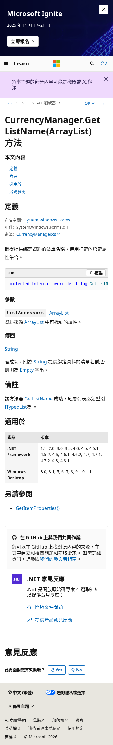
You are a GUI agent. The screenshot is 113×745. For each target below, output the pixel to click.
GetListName (38, 398)
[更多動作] (103, 103)
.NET (24, 103)
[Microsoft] (56, 63)
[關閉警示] (103, 9)
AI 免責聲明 (15, 720)
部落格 (58, 720)
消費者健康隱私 (42, 728)
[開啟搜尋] (92, 63)
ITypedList (16, 407)
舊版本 (39, 720)
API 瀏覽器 (46, 103)
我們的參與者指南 (58, 559)
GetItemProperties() (38, 508)
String (11, 349)
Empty (27, 370)
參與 (80, 720)
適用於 (15, 184)
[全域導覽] (6, 63)
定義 (13, 168)
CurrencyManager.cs (36, 234)
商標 (9, 736)
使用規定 (76, 728)
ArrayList (59, 313)
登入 (104, 63)
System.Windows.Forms (47, 220)
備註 (13, 176)
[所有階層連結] (10, 103)
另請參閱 (17, 191)
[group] (56, 284)
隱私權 (11, 728)
